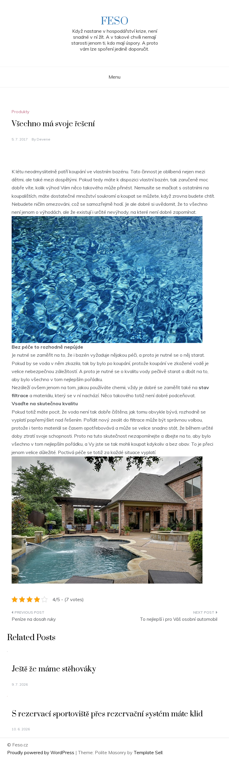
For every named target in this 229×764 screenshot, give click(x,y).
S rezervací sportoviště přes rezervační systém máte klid (107, 714)
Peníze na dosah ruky (34, 619)
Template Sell (148, 752)
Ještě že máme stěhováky (54, 669)
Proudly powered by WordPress (41, 752)
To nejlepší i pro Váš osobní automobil (178, 619)
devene (43, 139)
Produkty (20, 111)
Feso (115, 21)
